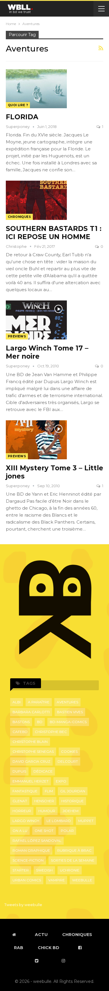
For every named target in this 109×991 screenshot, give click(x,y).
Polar (67, 830)
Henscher (44, 801)
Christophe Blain (30, 741)
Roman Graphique (31, 850)
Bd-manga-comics (68, 722)
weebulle (82, 880)
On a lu (19, 830)
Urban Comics (26, 880)
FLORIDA (22, 117)
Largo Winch (25, 821)
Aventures (67, 702)
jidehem (70, 811)
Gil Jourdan (72, 791)
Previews (17, 336)
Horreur (21, 811)
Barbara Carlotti (31, 712)
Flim (49, 791)
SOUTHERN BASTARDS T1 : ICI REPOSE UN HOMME (53, 233)
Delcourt (68, 761)
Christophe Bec (51, 732)
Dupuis (19, 771)
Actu (41, 934)
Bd (39, 722)
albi (16, 702)
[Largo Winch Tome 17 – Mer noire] (36, 319)
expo (61, 781)
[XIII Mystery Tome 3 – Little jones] (36, 439)
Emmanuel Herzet (30, 781)
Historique (72, 801)
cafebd (20, 732)
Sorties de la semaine (72, 860)
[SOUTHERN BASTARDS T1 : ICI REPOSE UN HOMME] (36, 200)
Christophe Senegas (33, 751)
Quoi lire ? (18, 105)
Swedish (44, 870)
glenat (19, 801)
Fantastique (24, 791)
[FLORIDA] (36, 88)
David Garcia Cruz (31, 761)
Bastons (21, 722)
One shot (44, 830)
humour (46, 811)
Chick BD (48, 947)
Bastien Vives (70, 712)
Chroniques (19, 217)
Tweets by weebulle (23, 904)
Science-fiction (28, 860)
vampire (56, 880)
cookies (69, 751)
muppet (86, 821)
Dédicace (43, 771)
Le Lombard (59, 821)
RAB (18, 947)
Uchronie (69, 870)
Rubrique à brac (74, 850)
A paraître (38, 702)
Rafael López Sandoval (36, 840)
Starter (20, 870)
